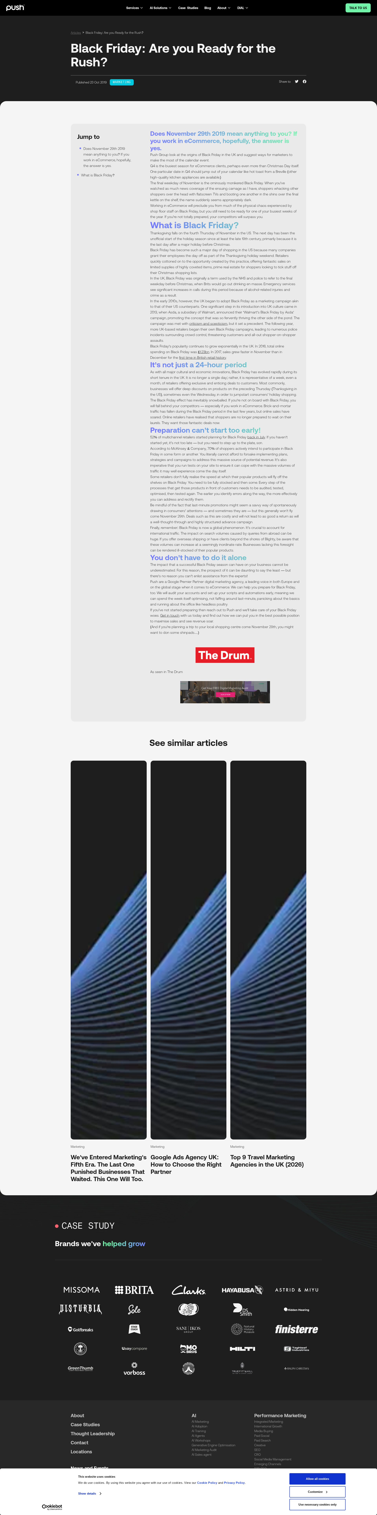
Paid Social (261, 1435)
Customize (315, 1491)
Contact (79, 1442)
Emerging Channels (267, 1464)
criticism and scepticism (208, 324)
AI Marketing (200, 1421)
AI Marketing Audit (204, 1450)
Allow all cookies (317, 1478)
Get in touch (169, 615)
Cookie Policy (207, 1482)
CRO (257, 1454)
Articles (76, 32)
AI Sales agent (201, 1454)
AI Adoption (199, 1426)
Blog (207, 8)
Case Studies (188, 8)
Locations (81, 1451)
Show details (87, 1493)
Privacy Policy (234, 1482)
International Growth (268, 1426)
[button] (135, 8)
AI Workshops (201, 1440)
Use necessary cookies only (317, 1504)
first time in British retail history (202, 357)
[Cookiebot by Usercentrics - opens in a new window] (52, 1507)
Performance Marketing (280, 1415)
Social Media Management (272, 1459)
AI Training (199, 1431)
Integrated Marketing (268, 1421)
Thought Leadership (93, 1433)
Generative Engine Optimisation (213, 1445)
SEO (257, 1450)
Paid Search (262, 1440)
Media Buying (263, 1431)
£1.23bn (203, 352)
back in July (256, 437)
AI (194, 1415)
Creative (260, 1445)
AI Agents (198, 1435)
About (77, 1415)
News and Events (90, 1468)
